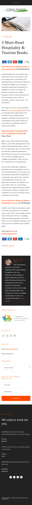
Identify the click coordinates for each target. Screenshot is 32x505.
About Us (4, 441)
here (11, 231)
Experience (5, 469)
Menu (17, 3)
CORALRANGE (16, 9)
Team (3, 456)
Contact (4, 454)
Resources (5, 471)
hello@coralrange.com (9, 234)
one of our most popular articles (16, 110)
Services (4, 439)
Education (11, 245)
